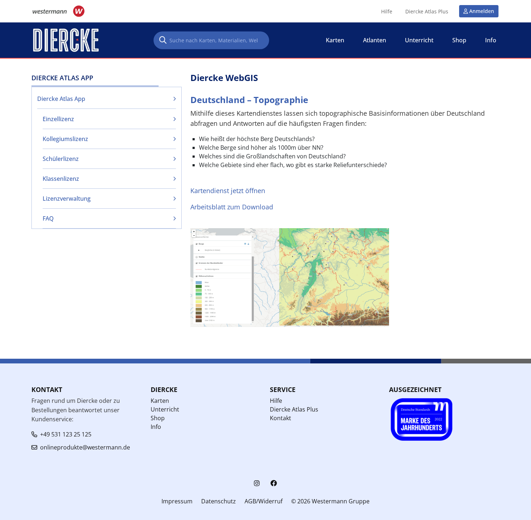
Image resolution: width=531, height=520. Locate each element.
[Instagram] (257, 483)
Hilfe (386, 11)
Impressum (177, 501)
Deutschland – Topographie (249, 100)
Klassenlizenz (61, 179)
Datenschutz (218, 501)
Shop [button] (459, 40)
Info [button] (490, 40)
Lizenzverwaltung (67, 199)
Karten (160, 401)
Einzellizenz (58, 119)
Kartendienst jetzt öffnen (227, 190)
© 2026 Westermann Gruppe (330, 501)
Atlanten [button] (374, 40)
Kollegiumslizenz (65, 139)
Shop (158, 418)
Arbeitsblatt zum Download (231, 207)
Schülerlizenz (61, 159)
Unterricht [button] (419, 40)
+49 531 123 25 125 (65, 434)
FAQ (48, 218)
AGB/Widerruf (263, 501)
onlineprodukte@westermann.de (85, 447)
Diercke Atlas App (61, 99)
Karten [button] (335, 40)
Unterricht (165, 409)
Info (156, 427)
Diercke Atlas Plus (426, 11)
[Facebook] (274, 483)
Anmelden (481, 11)
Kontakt (280, 418)
